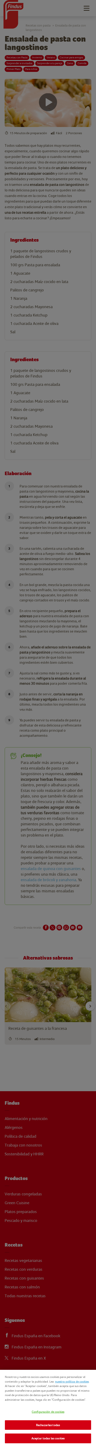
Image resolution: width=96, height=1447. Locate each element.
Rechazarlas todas (48, 1425)
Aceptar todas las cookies (48, 1438)
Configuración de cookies (48, 1412)
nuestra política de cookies (72, 1381)
